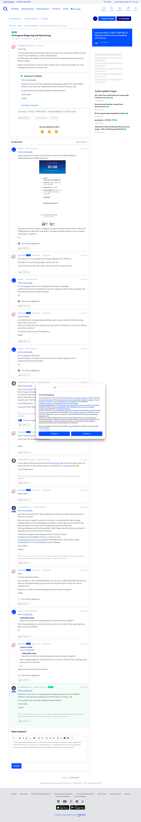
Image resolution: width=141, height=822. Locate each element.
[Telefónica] (81, 815)
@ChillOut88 (31, 80)
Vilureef (20, 148)
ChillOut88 (21, 45)
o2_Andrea (21, 507)
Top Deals (77, 9)
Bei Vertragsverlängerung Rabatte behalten (110, 113)
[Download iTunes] (62, 809)
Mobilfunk (15, 9)
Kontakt (14, 794)
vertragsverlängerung (55, 111)
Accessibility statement (92, 783)
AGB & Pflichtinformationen (41, 794)
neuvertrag (22, 111)
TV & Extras (56, 9)
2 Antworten (99, 116)
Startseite (12, 26)
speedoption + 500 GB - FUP (105, 120)
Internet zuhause (27, 9)
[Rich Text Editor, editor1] (49, 751)
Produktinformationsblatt (85, 794)
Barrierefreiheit (115, 794)
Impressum (24, 794)
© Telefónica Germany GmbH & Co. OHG (66, 815)
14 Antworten (99, 110)
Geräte (65, 9)
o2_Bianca (21, 382)
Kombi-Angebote (42, 9)
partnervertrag (70, 111)
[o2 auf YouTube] (64, 801)
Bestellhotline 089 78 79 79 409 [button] (127, 2)
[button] (15, 9)
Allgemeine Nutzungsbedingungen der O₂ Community (60, 783)
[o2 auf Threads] (83, 801)
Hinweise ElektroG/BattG (63, 794)
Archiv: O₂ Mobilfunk (31, 26)
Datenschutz (102, 794)
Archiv (20, 26)
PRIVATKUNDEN (8, 2)
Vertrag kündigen (80, 796)
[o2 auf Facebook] (58, 801)
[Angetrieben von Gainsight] (70, 778)
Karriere (127, 794)
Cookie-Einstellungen (62, 796)
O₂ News (44, 18)
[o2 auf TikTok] (77, 801)
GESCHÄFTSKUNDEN (24, 2)
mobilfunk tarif (41, 111)
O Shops (108, 2)
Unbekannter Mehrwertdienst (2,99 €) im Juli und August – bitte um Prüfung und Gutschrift (112, 128)
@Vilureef (22, 407)
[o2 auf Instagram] (71, 801)
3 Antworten (99, 101)
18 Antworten (99, 132)
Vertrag (30, 111)
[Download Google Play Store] (77, 809)
